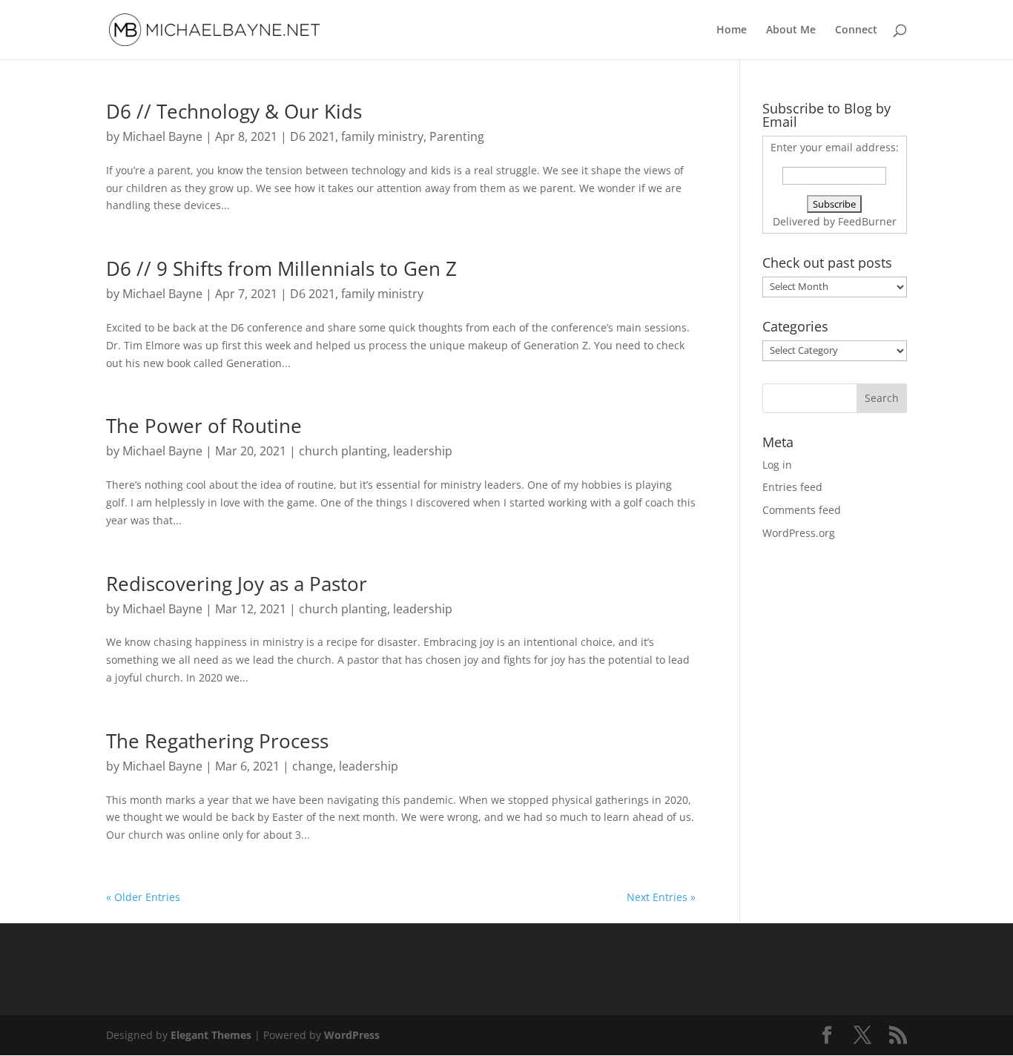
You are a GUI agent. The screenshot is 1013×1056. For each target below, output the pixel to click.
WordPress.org (798, 533)
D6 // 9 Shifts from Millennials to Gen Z (281, 268)
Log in (777, 465)
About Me (791, 30)
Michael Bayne (162, 136)
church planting (343, 451)
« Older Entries (143, 897)
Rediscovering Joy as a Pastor (236, 583)
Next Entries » (661, 897)
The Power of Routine (204, 425)
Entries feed (792, 487)
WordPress (352, 1035)
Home (731, 30)
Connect (856, 30)
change (312, 766)
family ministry (382, 136)
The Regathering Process (217, 740)
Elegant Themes (211, 1035)
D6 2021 (312, 136)
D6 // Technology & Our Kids (234, 111)
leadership (422, 451)
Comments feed (801, 510)
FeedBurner (867, 221)
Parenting (456, 136)
